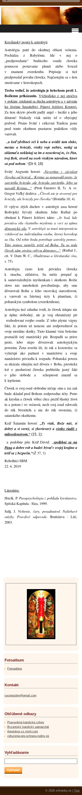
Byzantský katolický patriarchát (28, 727)
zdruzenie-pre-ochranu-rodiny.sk (28, 736)
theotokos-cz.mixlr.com (22, 731)
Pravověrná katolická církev (25, 722)
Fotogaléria (14, 668)
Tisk (77, 790)
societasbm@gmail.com (20, 695)
